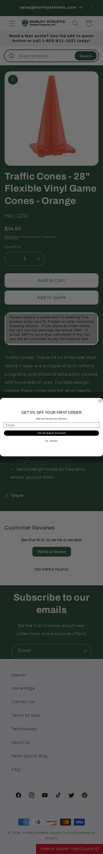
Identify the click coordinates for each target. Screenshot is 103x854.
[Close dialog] (100, 400)
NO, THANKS (51, 441)
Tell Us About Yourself (51, 433)
